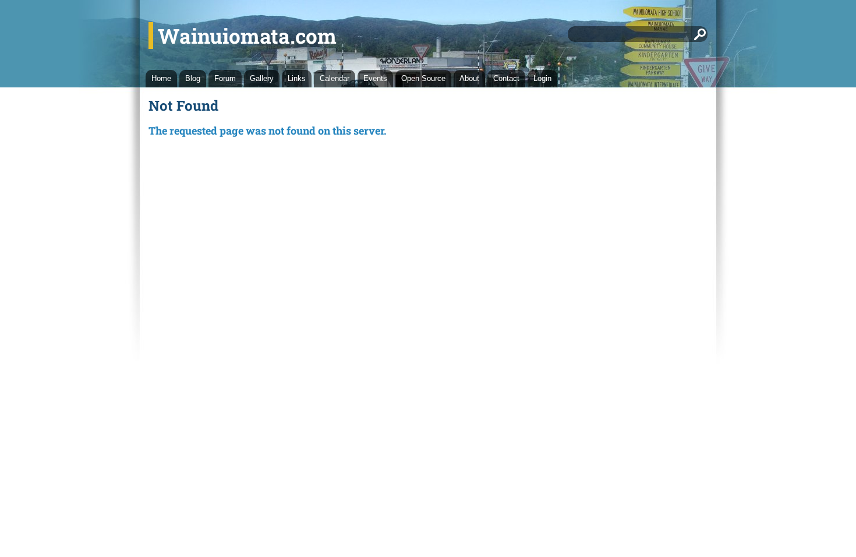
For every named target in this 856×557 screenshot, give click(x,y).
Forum (225, 78)
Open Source (423, 78)
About (469, 78)
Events (375, 78)
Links (297, 78)
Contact (506, 78)
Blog (192, 78)
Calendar (334, 78)
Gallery (262, 78)
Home (161, 78)
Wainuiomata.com (247, 35)
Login (542, 78)
